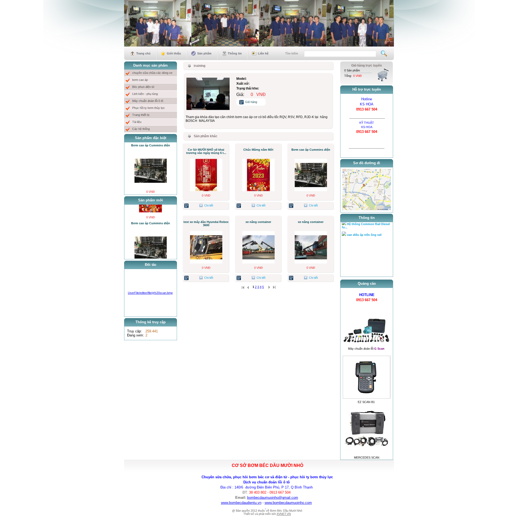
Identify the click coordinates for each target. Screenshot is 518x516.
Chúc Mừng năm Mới (258, 149)
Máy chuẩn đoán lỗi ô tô (147, 100)
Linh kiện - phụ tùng (145, 93)
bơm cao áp (140, 79)
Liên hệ (263, 53)
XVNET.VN (284, 513)
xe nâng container (258, 221)
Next (391, 53)
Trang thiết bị (140, 114)
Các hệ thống (141, 128)
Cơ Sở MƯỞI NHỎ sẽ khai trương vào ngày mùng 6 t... (206, 151)
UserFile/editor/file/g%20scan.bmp (150, 292)
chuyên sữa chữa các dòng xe (152, 72)
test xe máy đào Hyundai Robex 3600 (206, 223)
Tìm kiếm (291, 53)
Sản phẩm (204, 53)
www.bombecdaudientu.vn (241, 503)
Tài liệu (136, 121)
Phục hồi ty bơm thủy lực (148, 107)
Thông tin (235, 53)
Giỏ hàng (251, 102)
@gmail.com (288, 498)
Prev (126, 53)
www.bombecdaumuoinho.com (288, 503)
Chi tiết (208, 205)
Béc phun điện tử (143, 86)
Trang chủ (143, 53)
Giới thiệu (174, 53)
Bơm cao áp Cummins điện (150, 145)
